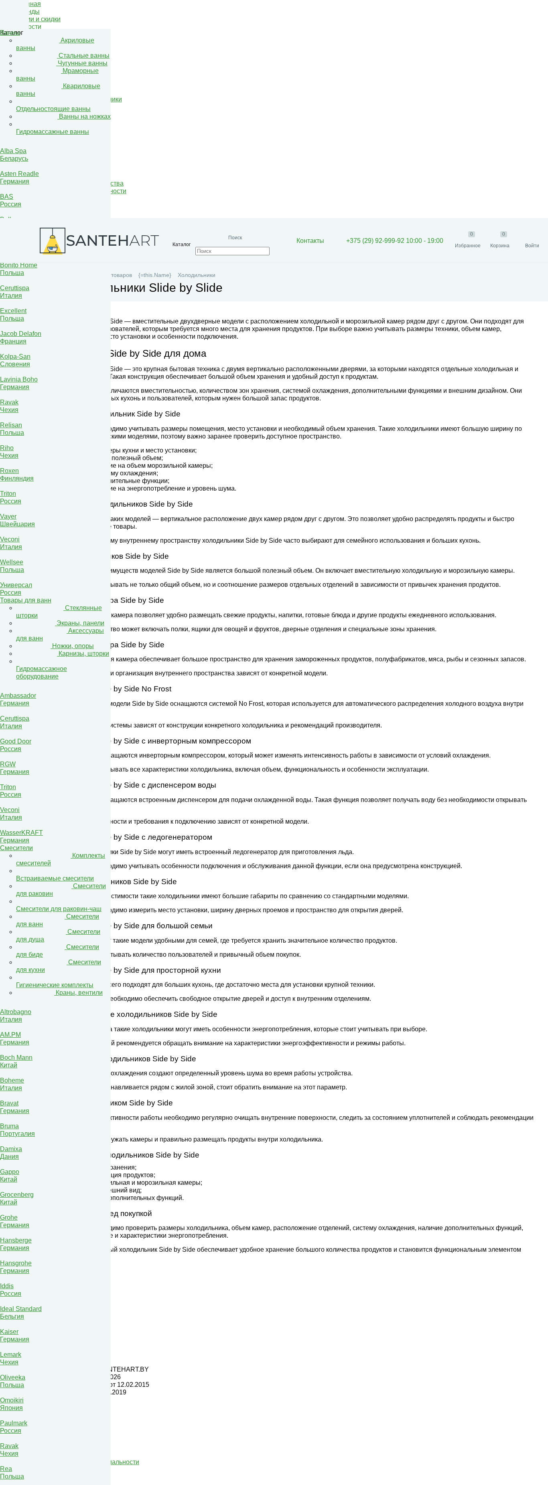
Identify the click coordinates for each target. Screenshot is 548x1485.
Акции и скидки (38, 19)
